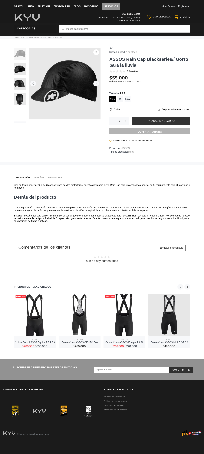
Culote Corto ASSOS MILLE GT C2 (169, 342)
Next (96, 83)
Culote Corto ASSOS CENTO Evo (80, 342)
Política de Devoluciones (115, 401)
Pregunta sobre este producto (176, 109)
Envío (111, 81)
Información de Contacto (115, 409)
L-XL (127, 99)
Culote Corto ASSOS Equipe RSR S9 (35, 342)
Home (16, 37)
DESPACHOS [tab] (55, 177)
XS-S (112, 99)
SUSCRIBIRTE (181, 369)
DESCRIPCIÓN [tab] (22, 177)
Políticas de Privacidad (114, 396)
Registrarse (184, 6)
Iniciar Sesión (168, 6)
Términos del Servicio (113, 405)
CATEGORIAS (26, 28)
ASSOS (125, 148)
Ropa (131, 151)
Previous (33, 83)
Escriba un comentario (171, 247)
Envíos (116, 109)
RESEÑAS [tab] (39, 177)
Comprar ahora (150, 131)
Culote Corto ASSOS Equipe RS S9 (124, 342)
